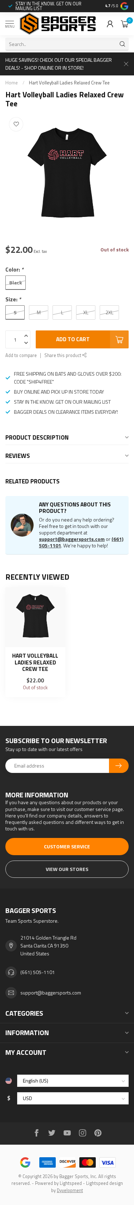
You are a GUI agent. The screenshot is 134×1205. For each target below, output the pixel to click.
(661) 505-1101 (37, 972)
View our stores (67, 869)
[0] (125, 24)
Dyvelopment (70, 1190)
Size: (13, 299)
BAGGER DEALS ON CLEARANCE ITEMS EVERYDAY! (66, 412)
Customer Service (67, 846)
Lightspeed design (104, 1183)
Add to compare (21, 355)
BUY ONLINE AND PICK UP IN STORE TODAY (59, 391)
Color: (14, 269)
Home (11, 82)
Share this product (63, 355)
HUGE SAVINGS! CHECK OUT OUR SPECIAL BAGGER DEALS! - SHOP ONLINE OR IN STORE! (58, 63)
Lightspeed (71, 1183)
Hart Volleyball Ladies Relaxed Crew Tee (69, 82)
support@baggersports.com (72, 539)
